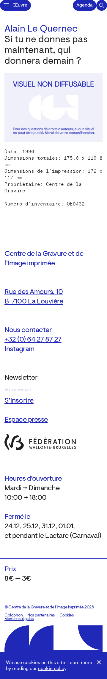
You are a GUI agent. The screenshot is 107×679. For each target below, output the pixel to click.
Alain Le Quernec (41, 29)
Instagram (19, 349)
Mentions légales (19, 619)
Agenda (84, 5)
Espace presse (26, 419)
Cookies (66, 615)
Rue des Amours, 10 (33, 292)
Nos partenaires (41, 615)
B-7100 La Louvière (33, 301)
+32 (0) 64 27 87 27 (33, 339)
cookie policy (52, 669)
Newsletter (20, 377)
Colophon (13, 615)
